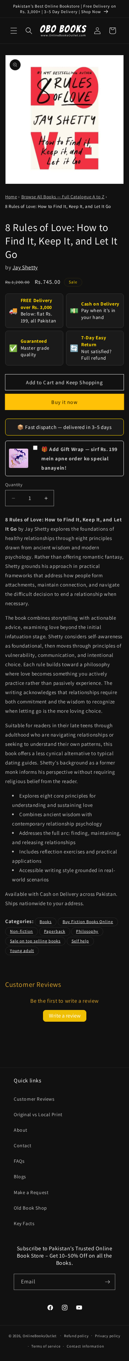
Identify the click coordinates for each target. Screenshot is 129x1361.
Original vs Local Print (38, 1114)
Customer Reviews (34, 1099)
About (21, 1130)
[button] (13, 30)
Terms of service (45, 1346)
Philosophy (87, 931)
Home (11, 197)
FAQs (19, 1161)
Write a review (64, 1015)
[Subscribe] (107, 1282)
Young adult (22, 950)
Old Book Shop (30, 1208)
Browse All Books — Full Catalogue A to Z (63, 197)
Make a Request (31, 1192)
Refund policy (76, 1335)
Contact (22, 1145)
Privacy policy (107, 1335)
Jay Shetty (25, 267)
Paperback (54, 931)
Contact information (85, 1346)
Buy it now (64, 402)
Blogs (20, 1176)
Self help (80, 940)
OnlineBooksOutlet (40, 1335)
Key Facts (24, 1223)
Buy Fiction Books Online (88, 921)
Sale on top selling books (35, 940)
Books (46, 921)
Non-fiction (21, 931)
